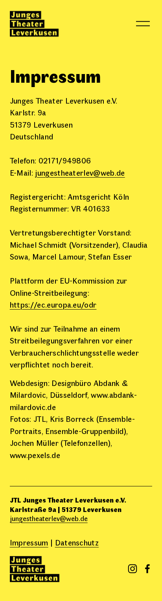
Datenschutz (77, 542)
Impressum (29, 542)
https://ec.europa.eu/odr (53, 304)
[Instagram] (132, 568)
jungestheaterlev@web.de (80, 172)
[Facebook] (147, 568)
